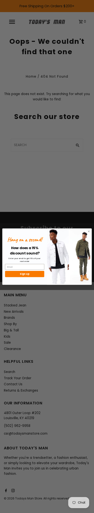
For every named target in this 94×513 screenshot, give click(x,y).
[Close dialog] (89, 231)
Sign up (24, 273)
